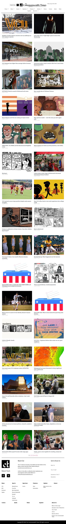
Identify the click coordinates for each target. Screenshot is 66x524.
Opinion (38, 9)
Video (60, 9)
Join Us (53, 511)
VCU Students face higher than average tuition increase (16, 63)
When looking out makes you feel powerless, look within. (48, 145)
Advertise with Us (55, 513)
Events (24, 486)
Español (29, 10)
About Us (35, 10)
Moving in (4, 173)
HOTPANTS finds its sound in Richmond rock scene (15, 91)
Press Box (14, 488)
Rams (34, 486)
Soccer (13, 496)
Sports (17, 9)
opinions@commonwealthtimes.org (25, 474)
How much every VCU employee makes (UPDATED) (15, 368)
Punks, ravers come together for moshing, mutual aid (47, 451)
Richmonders (35, 488)
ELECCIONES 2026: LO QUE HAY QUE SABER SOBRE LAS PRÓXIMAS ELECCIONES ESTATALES (16, 285)
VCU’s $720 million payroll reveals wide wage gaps (15, 451)
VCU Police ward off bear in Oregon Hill (44, 396)
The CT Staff (53, 470)
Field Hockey (14, 500)
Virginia (3, 492)
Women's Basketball (16, 492)
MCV (2, 488)
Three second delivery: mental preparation (45, 284)
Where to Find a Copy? (56, 505)
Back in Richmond (38, 229)
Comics (50, 9)
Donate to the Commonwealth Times (58, 516)
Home (6, 9)
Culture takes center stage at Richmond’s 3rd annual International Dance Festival (47, 174)
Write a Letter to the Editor (47, 487)
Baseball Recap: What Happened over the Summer (47, 257)
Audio (55, 9)
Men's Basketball (15, 490)
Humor (45, 9)
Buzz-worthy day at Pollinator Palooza (44, 91)
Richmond (3, 490)
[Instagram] (3, 475)
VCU (2, 486)
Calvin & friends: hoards (8, 340)
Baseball (13, 494)
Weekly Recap (15, 486)
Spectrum (25, 9)
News (12, 9)
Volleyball (14, 498)
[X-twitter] (8, 475)
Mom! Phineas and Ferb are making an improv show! (15, 117)
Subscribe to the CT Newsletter (58, 507)
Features (32, 9)
